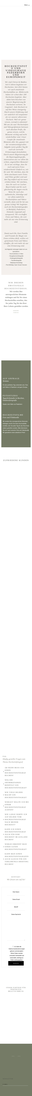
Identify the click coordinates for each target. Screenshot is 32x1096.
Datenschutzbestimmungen (17, 949)
